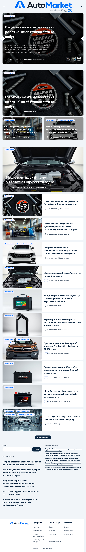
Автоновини (51, 120)
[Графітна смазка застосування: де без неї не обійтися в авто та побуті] (43, 93)
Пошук (5, 445)
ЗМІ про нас (46, 548)
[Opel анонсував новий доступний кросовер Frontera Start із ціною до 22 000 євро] (22, 348)
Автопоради (9, 16)
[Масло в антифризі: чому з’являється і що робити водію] (43, 169)
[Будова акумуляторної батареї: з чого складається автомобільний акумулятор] (22, 372)
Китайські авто (10, 414)
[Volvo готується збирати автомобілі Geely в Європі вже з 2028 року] (22, 420)
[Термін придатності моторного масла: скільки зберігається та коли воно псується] (22, 324)
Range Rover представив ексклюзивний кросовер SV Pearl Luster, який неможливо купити (19, 483)
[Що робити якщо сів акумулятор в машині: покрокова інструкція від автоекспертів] (22, 396)
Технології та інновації (66, 120)
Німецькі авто (9, 343)
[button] (3, 6)
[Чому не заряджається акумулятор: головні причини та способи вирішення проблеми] (22, 300)
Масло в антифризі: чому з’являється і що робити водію (21, 493)
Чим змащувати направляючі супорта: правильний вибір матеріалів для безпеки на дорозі (22, 472)
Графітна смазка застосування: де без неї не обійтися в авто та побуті (22, 463)
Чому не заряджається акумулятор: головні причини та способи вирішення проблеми (21, 502)
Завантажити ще (43, 437)
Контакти (36, 548)
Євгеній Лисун (50, 467)
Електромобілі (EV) (23, 339)
